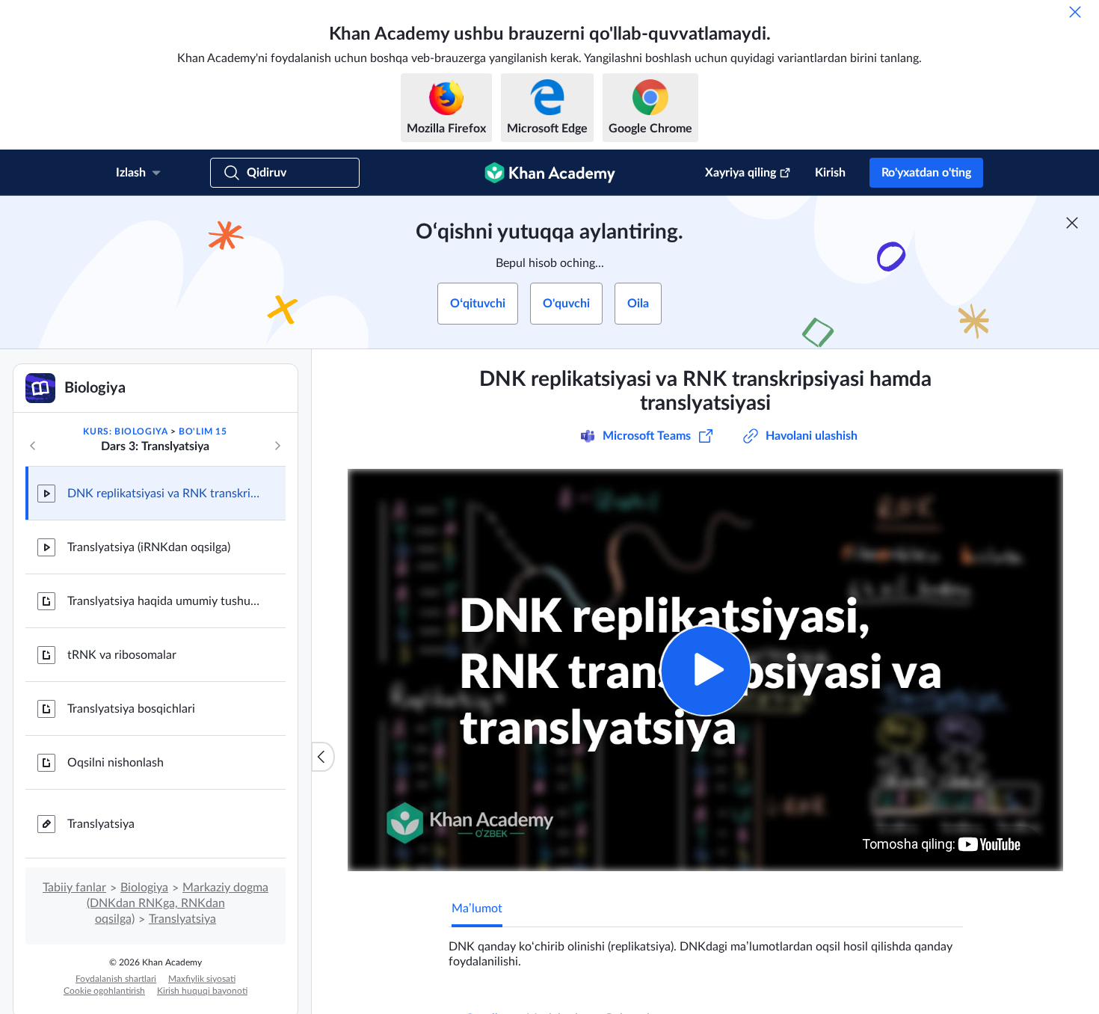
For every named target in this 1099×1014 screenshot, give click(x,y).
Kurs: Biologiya (125, 431)
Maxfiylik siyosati (202, 978)
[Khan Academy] (549, 172)
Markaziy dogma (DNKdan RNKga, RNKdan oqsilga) (178, 903)
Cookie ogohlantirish (104, 990)
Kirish (830, 173)
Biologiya (144, 888)
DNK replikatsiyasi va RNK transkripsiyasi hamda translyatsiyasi (164, 494)
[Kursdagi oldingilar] (33, 446)
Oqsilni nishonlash (115, 763)
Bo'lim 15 (203, 431)
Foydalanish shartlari (116, 978)
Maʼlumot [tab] (477, 909)
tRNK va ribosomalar (121, 655)
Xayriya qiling (740, 173)
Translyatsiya (101, 824)
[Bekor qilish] (1075, 12)
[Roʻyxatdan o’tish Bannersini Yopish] (1072, 223)
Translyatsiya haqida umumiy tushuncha (164, 601)
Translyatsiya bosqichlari (131, 709)
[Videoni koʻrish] (705, 670)
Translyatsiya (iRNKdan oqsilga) (148, 547)
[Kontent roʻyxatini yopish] (323, 757)
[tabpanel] (706, 948)
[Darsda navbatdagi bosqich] (277, 446)
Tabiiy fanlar (74, 888)
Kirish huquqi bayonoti (202, 990)
